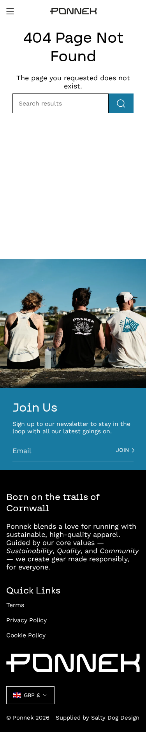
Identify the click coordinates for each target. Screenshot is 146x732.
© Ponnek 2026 (27, 717)
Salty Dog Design (115, 717)
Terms (15, 605)
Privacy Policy (26, 620)
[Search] (121, 103)
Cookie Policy (26, 635)
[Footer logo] (73, 663)
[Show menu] (10, 11)
